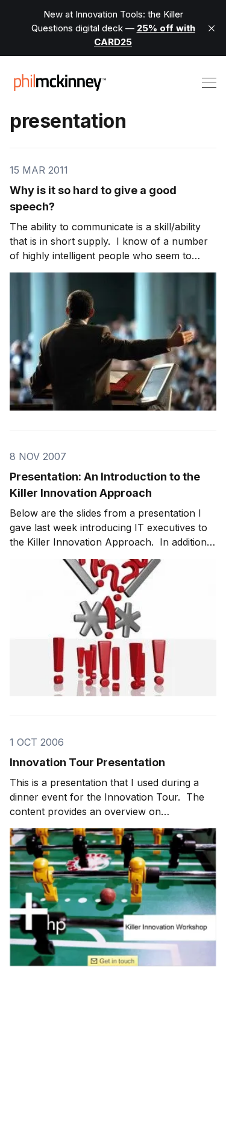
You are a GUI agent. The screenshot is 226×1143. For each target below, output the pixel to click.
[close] (211, 28)
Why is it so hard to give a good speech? (93, 198)
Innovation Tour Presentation (87, 762)
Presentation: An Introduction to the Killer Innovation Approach (105, 484)
